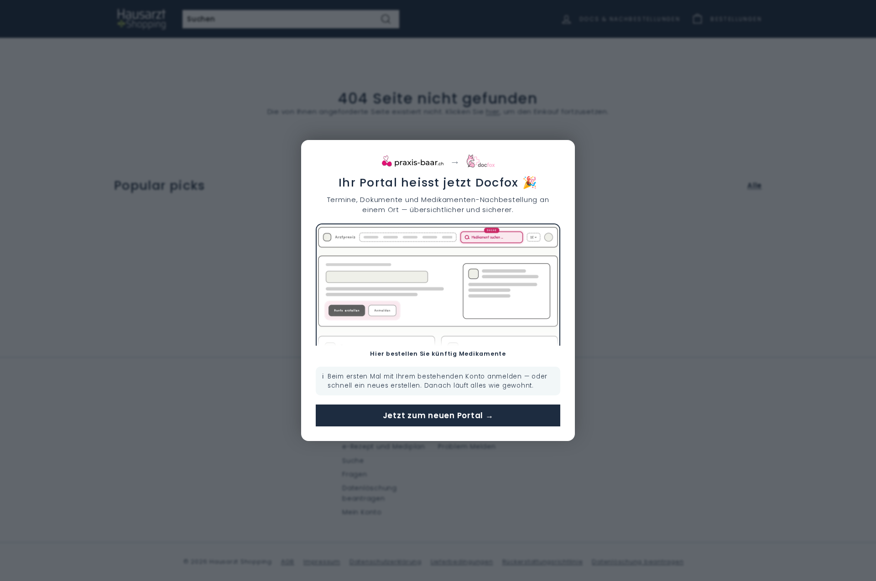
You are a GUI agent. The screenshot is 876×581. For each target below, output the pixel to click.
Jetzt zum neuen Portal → (438, 415)
